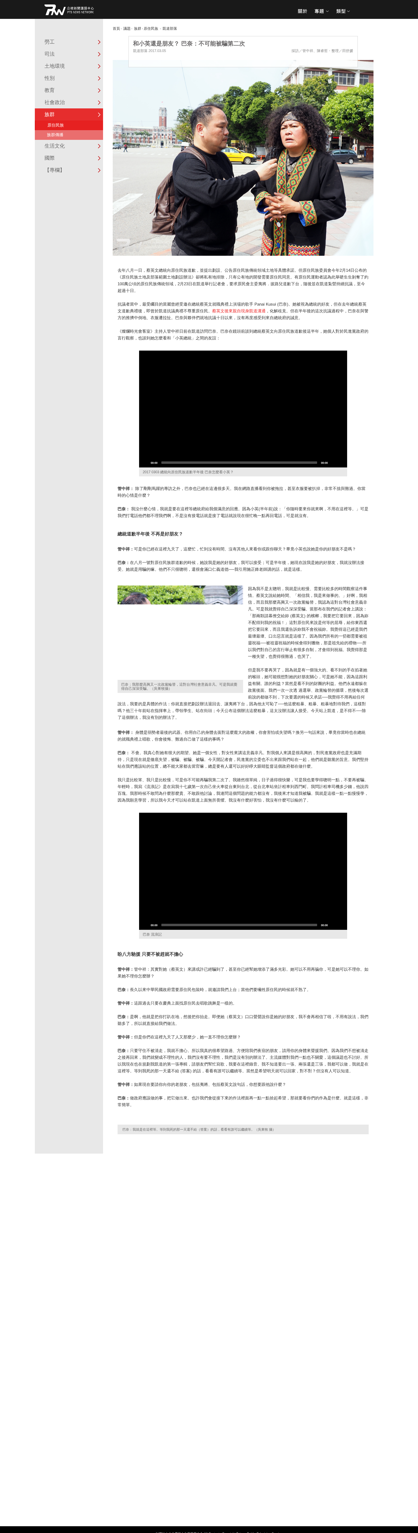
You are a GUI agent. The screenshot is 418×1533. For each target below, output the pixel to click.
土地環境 (55, 66)
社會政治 (55, 102)
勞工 (50, 42)
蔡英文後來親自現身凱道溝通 (239, 311)
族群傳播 (55, 135)
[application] (243, 409)
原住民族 (55, 125)
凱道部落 (170, 28)
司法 (50, 54)
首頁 (116, 28)
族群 (50, 114)
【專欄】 (55, 170)
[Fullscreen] (340, 462)
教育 (50, 90)
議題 (127, 28)
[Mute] (333, 462)
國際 (50, 158)
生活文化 (55, 146)
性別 (50, 78)
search (361, 13)
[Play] (145, 462)
